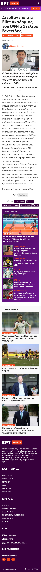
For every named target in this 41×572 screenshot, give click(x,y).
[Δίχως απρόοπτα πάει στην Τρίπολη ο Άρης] (20, 355)
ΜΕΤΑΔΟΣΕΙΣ (25, 9)
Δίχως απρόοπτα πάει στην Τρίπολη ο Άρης (20, 369)
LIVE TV (5, 9)
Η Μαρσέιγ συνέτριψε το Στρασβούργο (25, 272)
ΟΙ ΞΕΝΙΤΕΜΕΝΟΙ (20, 291)
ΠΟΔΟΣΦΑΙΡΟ (26, 36)
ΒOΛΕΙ (6, 234)
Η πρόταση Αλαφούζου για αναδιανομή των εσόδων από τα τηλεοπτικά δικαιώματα (18, 430)
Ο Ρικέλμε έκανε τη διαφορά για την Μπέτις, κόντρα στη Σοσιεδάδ (25, 284)
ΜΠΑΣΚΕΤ (6, 482)
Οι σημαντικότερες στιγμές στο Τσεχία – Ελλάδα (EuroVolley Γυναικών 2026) (18, 239)
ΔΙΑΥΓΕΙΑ (6, 521)
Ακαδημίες (23, 195)
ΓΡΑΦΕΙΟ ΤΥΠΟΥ (9, 508)
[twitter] (13, 559)
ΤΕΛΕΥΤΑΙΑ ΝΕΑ (11, 211)
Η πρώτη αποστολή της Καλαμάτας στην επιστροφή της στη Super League (25, 251)
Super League (8, 36)
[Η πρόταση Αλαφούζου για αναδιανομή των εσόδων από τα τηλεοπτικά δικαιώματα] (20, 415)
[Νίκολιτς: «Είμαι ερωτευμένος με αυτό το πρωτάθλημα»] (20, 385)
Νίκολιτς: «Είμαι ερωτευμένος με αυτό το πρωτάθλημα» (18, 399)
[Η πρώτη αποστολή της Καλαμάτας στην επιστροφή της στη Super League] (8, 250)
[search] (39, 3)
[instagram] (8, 559)
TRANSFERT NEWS (10, 333)
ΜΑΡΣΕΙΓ (17, 269)
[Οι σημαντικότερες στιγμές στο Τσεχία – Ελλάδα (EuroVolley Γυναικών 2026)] (20, 224)
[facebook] (4, 559)
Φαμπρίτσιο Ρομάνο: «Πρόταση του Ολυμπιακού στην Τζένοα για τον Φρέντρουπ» (19, 338)
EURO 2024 (7, 475)
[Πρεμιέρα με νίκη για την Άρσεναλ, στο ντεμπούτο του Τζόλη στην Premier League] (8, 294)
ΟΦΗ (18, 36)
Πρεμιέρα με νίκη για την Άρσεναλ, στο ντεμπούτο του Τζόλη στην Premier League (25, 296)
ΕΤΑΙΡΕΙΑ (6, 505)
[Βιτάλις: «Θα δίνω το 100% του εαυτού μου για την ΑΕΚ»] (8, 262)
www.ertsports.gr (10, 569)
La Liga (17, 280)
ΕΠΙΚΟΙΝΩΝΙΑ (7, 518)
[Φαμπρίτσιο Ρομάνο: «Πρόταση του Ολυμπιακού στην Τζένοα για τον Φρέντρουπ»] (20, 323)
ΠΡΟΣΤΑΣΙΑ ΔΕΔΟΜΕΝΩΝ (13, 515)
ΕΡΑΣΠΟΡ (14, 9)
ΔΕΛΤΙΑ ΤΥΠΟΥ (8, 512)
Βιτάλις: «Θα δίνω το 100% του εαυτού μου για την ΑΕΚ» (25, 263)
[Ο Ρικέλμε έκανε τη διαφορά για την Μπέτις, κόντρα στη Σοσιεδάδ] (8, 284)
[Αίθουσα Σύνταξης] (5, 46)
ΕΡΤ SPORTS (10, 535)
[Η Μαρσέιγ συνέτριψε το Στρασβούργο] (8, 273)
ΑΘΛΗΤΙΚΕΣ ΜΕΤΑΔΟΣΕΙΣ (16, 543)
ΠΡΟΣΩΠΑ (6, 492)
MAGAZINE (6, 488)
